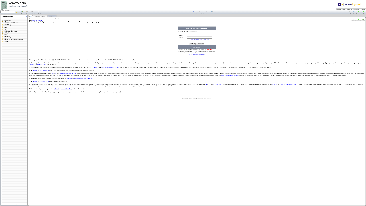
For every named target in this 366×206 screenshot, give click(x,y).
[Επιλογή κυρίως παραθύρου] (22, 12)
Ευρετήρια (338, 9)
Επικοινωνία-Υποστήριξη (359, 9)
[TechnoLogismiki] (21, 9)
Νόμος (344, 9)
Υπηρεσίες (349, 9)
